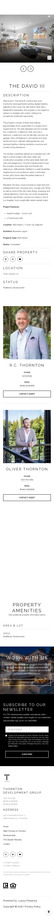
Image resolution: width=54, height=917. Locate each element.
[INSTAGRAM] (5, 854)
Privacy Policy (13, 746)
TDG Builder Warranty (12, 840)
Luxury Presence (27, 900)
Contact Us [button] (27, 682)
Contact (6, 844)
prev (23, 69)
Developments (9, 835)
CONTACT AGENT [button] (27, 394)
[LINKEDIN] (12, 854)
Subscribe (27, 754)
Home (5, 827)
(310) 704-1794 (27, 480)
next (31, 69)
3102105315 (27, 376)
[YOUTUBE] (20, 854)
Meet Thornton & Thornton (14, 831)
